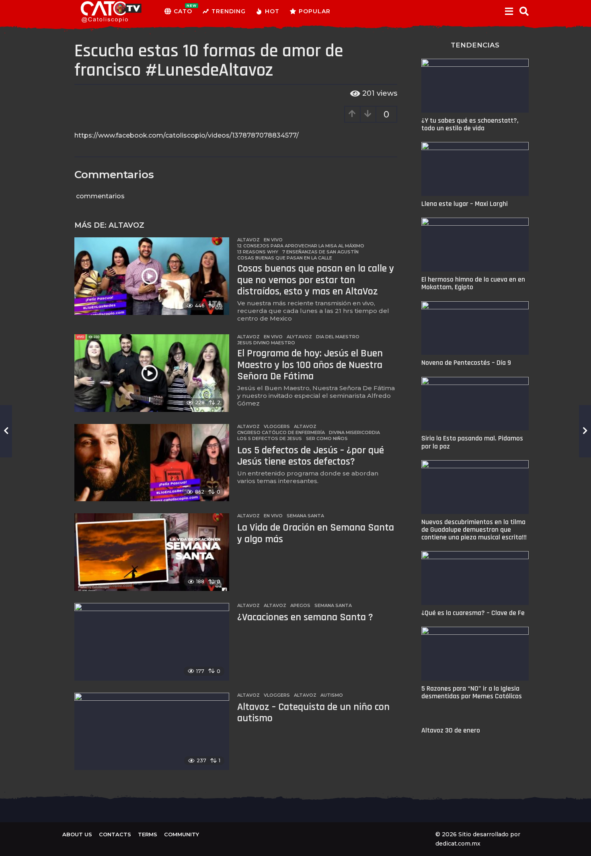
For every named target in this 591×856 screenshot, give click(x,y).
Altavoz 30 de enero (450, 730)
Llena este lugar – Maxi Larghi (464, 203)
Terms (147, 834)
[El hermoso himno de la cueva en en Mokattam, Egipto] (475, 245)
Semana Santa (305, 515)
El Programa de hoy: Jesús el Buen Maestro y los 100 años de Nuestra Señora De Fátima (310, 365)
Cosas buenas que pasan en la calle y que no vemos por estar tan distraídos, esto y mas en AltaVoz (315, 280)
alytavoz (299, 336)
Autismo (331, 695)
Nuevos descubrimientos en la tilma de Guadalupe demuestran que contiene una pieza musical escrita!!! (474, 529)
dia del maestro (337, 336)
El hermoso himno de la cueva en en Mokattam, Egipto (473, 283)
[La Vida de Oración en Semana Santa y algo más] (151, 552)
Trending (228, 11)
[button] (508, 11)
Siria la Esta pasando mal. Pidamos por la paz (472, 442)
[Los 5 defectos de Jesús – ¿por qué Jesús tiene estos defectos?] (151, 463)
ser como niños (327, 438)
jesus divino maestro (266, 342)
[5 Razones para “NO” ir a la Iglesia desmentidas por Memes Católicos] (475, 654)
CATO (183, 9)
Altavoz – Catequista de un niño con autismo (313, 712)
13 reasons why (257, 251)
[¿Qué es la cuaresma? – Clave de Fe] (475, 578)
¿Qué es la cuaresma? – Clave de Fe (473, 612)
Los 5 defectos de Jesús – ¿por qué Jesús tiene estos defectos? (310, 456)
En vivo (273, 239)
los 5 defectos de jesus (269, 438)
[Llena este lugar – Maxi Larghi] (475, 169)
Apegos (300, 605)
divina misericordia (354, 432)
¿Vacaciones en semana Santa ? (305, 617)
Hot (272, 11)
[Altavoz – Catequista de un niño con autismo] (151, 731)
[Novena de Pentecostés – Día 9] (475, 328)
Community (181, 834)
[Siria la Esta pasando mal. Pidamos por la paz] (475, 404)
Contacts (115, 834)
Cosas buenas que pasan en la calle (284, 257)
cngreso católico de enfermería (281, 432)
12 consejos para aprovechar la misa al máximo (300, 245)
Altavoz (126, 225)
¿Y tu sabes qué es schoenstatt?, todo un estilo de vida (470, 124)
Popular (314, 11)
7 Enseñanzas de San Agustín (320, 251)
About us (77, 834)
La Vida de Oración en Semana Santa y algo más (315, 533)
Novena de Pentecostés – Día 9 (466, 362)
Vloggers (277, 426)
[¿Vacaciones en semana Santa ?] (151, 642)
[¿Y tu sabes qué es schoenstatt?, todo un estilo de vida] (475, 86)
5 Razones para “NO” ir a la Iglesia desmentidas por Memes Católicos (471, 692)
